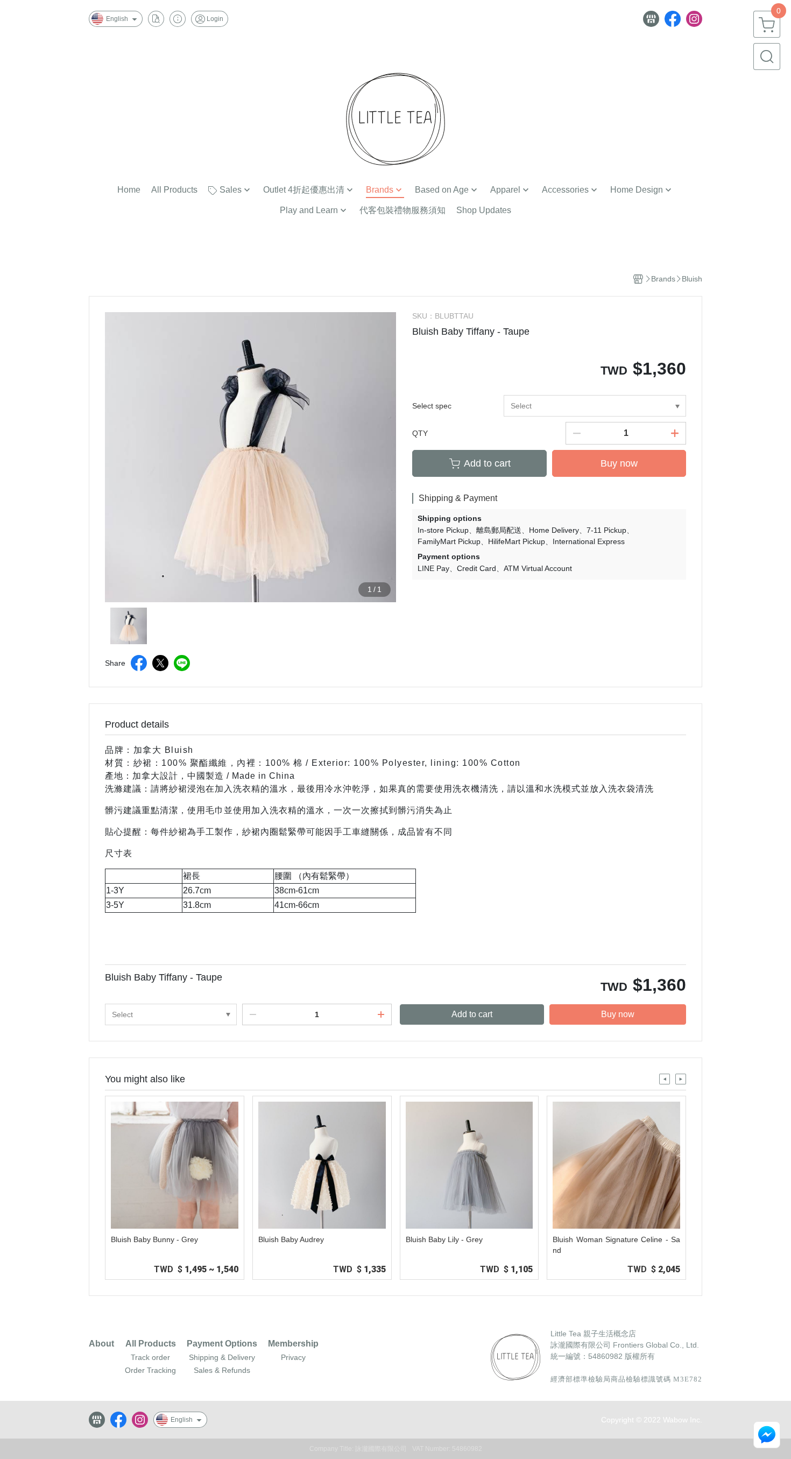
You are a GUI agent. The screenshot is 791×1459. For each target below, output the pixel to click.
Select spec (431, 405)
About (101, 1344)
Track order (150, 1357)
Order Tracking (150, 1370)
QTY (420, 433)
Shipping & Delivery (222, 1357)
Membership (293, 1344)
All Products (150, 1344)
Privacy (293, 1357)
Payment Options (222, 1344)
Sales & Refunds (222, 1370)
